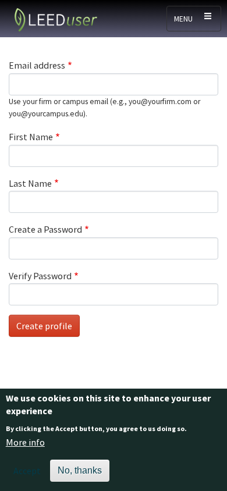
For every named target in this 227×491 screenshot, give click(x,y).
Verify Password (40, 276)
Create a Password (45, 229)
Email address (37, 65)
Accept (27, 470)
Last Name (30, 183)
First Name (31, 137)
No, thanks (80, 470)
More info (25, 442)
